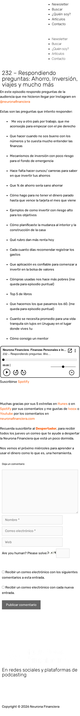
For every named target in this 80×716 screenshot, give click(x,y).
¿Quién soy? (61, 14)
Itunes (63, 404)
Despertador (46, 428)
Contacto (59, 24)
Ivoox (72, 409)
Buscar (57, 9)
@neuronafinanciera (15, 102)
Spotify (23, 382)
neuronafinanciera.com (17, 419)
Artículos (58, 19)
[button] (60, 34)
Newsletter (60, 4)
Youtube (6, 413)
